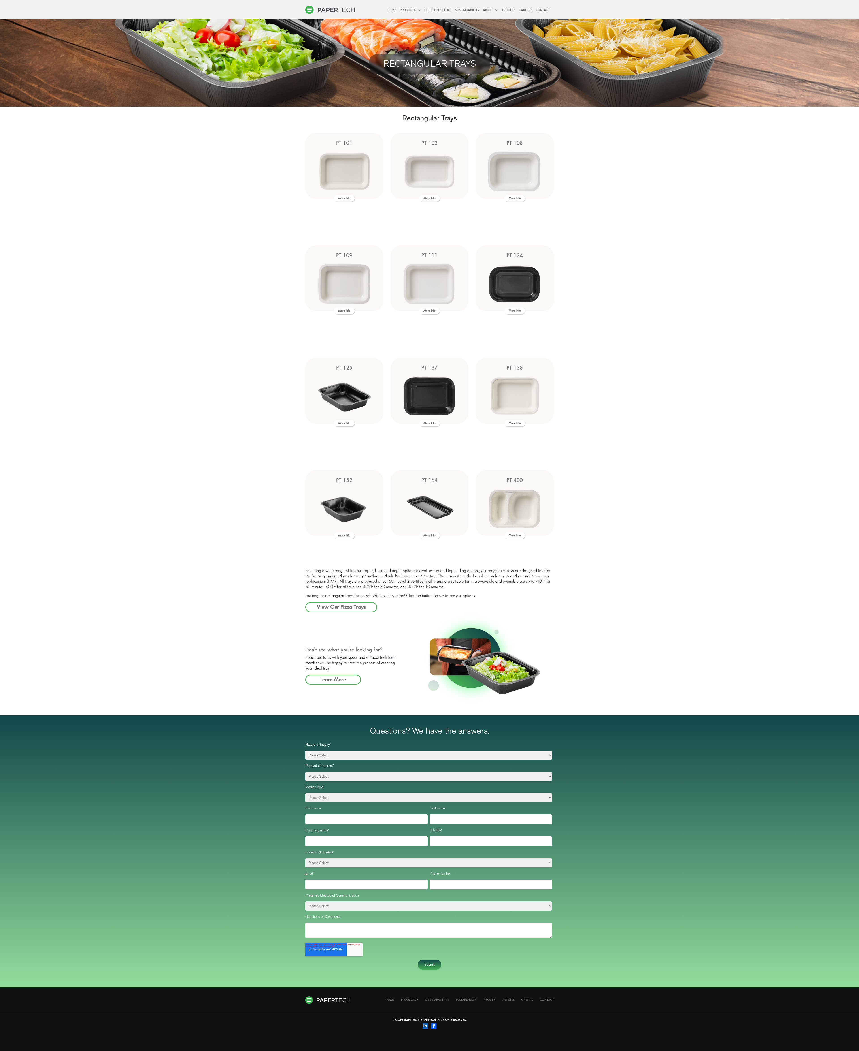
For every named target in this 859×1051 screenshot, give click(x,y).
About (488, 999)
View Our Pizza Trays (341, 607)
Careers (526, 10)
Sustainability (467, 10)
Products (408, 999)
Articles (508, 10)
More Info (344, 198)
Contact (543, 10)
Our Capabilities (438, 10)
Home (391, 10)
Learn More (333, 679)
